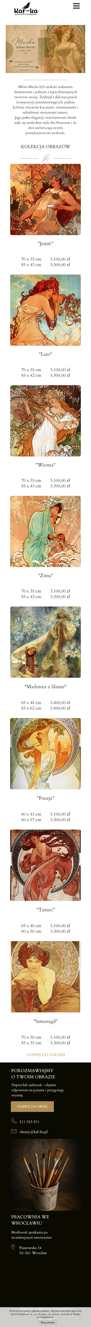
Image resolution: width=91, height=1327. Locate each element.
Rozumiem (48, 1322)
